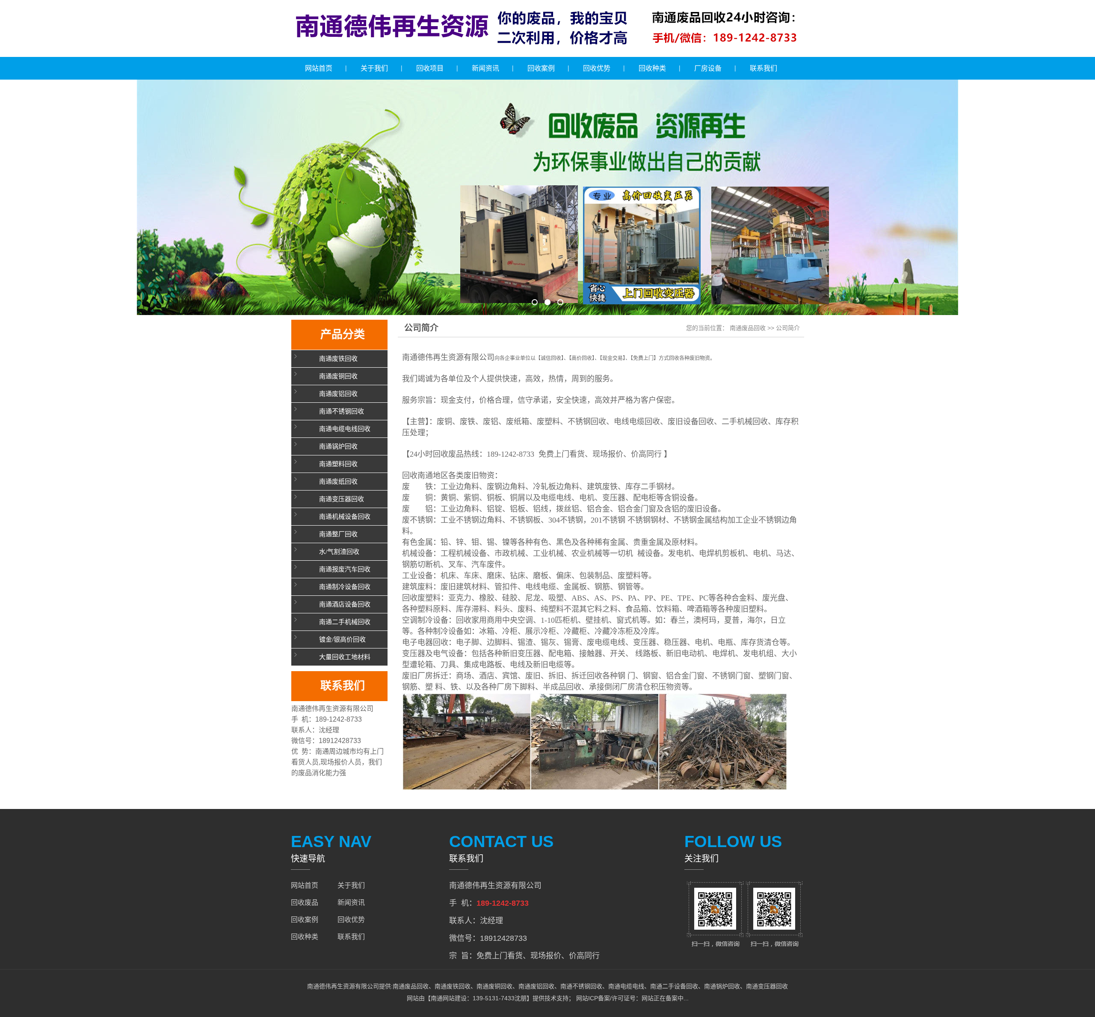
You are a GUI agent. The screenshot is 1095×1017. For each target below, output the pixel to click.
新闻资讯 (485, 68)
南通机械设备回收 (344, 516)
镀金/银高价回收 (342, 639)
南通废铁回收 (338, 358)
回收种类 (652, 68)
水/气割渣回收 (339, 551)
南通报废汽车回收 (344, 569)
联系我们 (763, 68)
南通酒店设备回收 (344, 604)
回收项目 (430, 68)
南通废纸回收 (338, 481)
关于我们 (374, 68)
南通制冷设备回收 (344, 586)
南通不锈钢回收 (341, 411)
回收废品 (304, 902)
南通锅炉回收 (338, 446)
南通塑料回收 (338, 464)
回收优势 (596, 68)
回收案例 (541, 68)
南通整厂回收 (338, 534)
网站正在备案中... (665, 998)
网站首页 (318, 68)
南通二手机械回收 (344, 622)
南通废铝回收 (338, 393)
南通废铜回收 (338, 376)
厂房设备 (708, 68)
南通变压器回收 (341, 499)
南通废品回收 (748, 327)
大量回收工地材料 (344, 657)
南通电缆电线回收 (344, 428)
